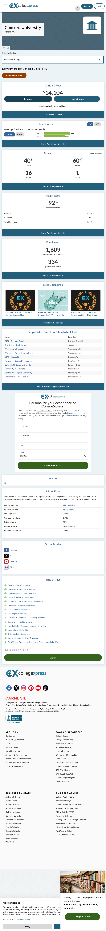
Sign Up (87, 6)
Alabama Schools (13, 797)
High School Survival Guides (68, 827)
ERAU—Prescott (12, 357)
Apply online (68, 509)
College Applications (65, 797)
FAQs (8, 743)
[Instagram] (23, 690)
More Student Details (53, 186)
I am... (23, 452)
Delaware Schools (13, 823)
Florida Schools (12, 827)
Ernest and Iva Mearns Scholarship (21, 606)
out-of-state (78, 99)
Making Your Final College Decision (71, 819)
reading (9, 134)
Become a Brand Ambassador (18, 759)
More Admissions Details (53, 144)
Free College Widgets (65, 777)
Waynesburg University (15, 349)
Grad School (61, 759)
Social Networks (13, 751)
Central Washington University (18, 373)
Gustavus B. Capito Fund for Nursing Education (26, 618)
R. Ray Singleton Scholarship (19, 634)
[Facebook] (9, 690)
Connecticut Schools (15, 819)
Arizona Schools (13, 804)
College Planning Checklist (67, 766)
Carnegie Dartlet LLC (26, 703)
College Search (62, 736)
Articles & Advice (63, 747)
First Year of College (65, 831)
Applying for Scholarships (67, 808)
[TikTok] (45, 690)
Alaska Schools (12, 801)
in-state (28, 99)
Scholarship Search (64, 743)
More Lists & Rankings (53, 323)
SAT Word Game (63, 770)
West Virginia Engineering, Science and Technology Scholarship (33, 642)
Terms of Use (70, 416)
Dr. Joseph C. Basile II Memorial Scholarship (25, 601)
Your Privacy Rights (50, 705)
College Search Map (64, 740)
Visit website (69, 505)
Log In (99, 6)
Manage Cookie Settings (82, 705)
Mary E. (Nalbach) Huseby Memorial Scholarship (27, 626)
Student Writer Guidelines (17, 762)
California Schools (13, 812)
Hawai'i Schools (12, 835)
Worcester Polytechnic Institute (19, 353)
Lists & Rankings (63, 751)
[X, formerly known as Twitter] (16, 690)
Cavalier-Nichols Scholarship (19, 585)
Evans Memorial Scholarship (19, 610)
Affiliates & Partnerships (16, 755)
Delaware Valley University (16, 377)
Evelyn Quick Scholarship (18, 614)
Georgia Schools (13, 831)
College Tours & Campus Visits (69, 804)
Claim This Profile (14, 75)
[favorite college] (4, 48)
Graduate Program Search (67, 762)
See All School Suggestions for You (53, 386)
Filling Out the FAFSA (65, 812)
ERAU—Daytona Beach (14, 341)
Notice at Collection (35, 705)
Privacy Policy (21, 705)
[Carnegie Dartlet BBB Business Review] (14, 723)
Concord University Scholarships (21, 597)
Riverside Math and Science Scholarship (23, 638)
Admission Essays (63, 801)
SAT (90, 124)
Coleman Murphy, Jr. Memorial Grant (22, 593)
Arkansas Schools (13, 808)
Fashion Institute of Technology (19, 361)
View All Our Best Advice (67, 835)
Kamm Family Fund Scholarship (20, 622)
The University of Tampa (15, 345)
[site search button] (77, 8)
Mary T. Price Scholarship (18, 630)
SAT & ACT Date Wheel (66, 774)
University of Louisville (15, 369)
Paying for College (64, 816)
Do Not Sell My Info (65, 705)
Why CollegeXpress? (15, 740)
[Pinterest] (30, 690)
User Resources (63, 781)
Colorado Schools (13, 816)
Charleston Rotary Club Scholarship (22, 589)
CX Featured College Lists (67, 755)
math (19, 134)
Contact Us (10, 736)
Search (53, 658)
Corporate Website (14, 766)
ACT (97, 124)
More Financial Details (53, 114)
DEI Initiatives (12, 747)
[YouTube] (38, 690)
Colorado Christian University (18, 365)
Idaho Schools (12, 839)
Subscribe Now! (53, 465)
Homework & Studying (65, 823)
